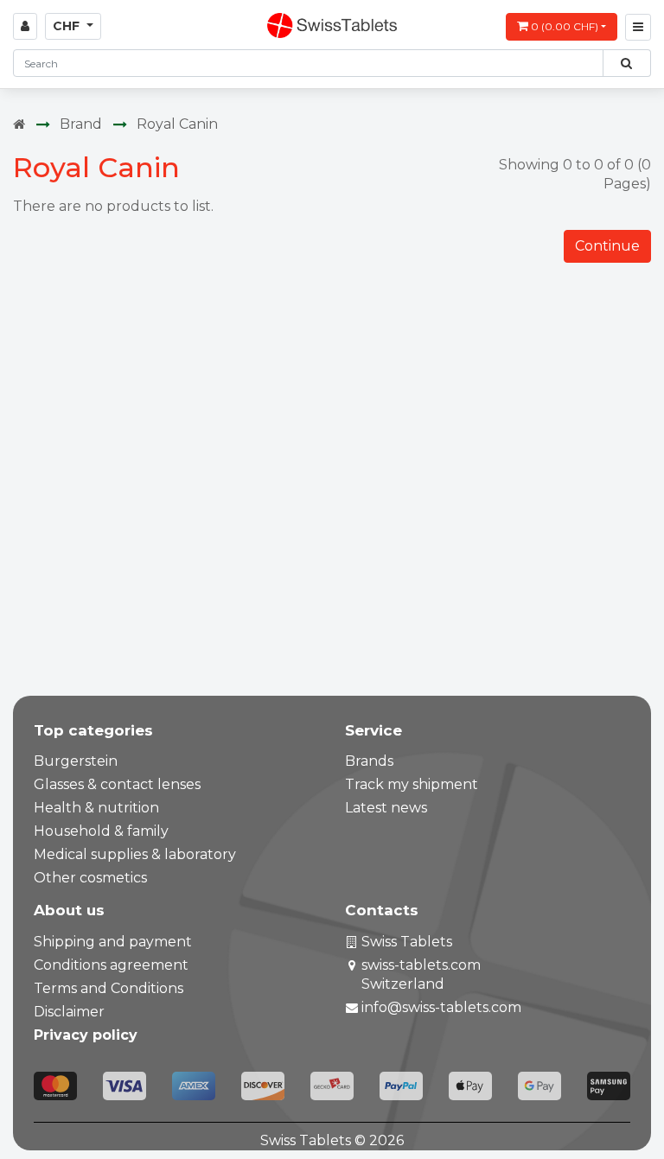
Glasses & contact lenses (117, 784)
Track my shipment (411, 784)
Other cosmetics (90, 877)
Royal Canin (177, 124)
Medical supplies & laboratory (135, 854)
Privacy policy (85, 1035)
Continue (607, 246)
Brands (369, 761)
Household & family (101, 831)
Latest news (386, 807)
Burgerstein (76, 761)
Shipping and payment (113, 941)
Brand (81, 124)
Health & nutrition (96, 807)
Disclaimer (69, 1011)
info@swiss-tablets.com (441, 1007)
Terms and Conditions (108, 988)
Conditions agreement (111, 965)
